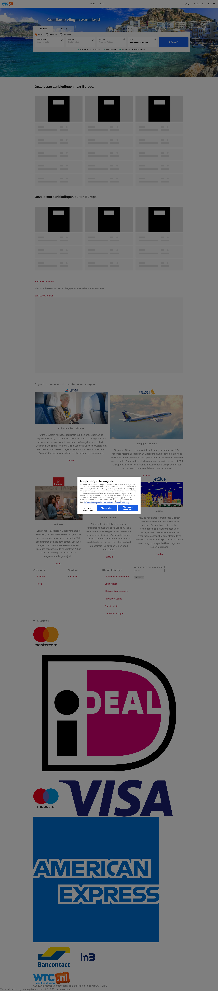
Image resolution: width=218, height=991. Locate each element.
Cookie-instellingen (88, 509)
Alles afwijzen (107, 508)
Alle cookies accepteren (128, 508)
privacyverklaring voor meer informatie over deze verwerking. (107, 503)
